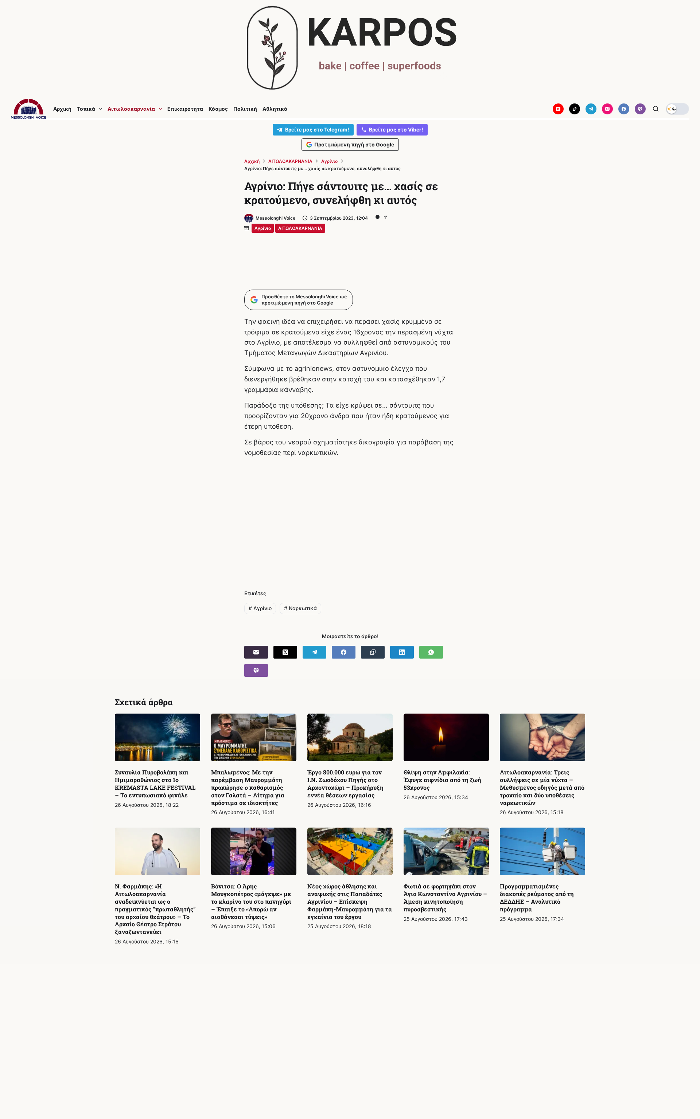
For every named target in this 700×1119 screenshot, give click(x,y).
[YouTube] (558, 108)
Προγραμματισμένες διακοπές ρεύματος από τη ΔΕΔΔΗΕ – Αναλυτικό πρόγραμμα (537, 897)
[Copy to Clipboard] (373, 652)
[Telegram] (591, 108)
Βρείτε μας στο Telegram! (317, 129)
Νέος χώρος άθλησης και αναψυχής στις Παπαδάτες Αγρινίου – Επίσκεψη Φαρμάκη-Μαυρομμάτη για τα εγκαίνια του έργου (349, 901)
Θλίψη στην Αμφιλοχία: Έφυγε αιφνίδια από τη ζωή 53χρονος (442, 779)
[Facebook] (623, 108)
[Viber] (640, 108)
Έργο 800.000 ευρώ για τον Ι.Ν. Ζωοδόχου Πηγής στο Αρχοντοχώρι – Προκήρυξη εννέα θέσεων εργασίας (345, 783)
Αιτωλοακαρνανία (131, 109)
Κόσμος (218, 109)
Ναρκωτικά (300, 608)
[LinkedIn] (402, 652)
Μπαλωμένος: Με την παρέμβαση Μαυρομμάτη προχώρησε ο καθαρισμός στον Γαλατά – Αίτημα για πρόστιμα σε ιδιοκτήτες (247, 787)
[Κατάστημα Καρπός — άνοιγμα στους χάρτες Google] (350, 48)
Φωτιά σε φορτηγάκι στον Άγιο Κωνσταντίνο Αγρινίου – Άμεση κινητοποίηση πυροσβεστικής (445, 897)
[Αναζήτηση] (655, 108)
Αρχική (62, 109)
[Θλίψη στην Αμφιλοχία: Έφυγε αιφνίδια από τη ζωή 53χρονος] (446, 738)
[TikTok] (574, 108)
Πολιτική (245, 109)
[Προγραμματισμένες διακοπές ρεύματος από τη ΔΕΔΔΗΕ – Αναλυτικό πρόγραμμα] (542, 852)
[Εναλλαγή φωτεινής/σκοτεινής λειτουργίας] (677, 109)
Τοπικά (86, 109)
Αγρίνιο (262, 228)
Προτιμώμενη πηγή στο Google (354, 144)
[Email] (256, 652)
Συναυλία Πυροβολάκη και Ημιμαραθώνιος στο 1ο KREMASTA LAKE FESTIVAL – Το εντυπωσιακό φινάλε (155, 783)
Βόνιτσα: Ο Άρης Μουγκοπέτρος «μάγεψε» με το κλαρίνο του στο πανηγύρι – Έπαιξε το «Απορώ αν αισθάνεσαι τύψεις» (251, 901)
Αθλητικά (274, 109)
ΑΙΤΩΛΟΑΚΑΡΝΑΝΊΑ (300, 228)
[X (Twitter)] (285, 652)
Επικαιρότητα (185, 109)
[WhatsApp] (431, 652)
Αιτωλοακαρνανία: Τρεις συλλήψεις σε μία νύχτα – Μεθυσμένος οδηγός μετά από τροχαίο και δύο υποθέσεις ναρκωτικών (542, 787)
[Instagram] (607, 108)
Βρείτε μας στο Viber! (396, 129)
